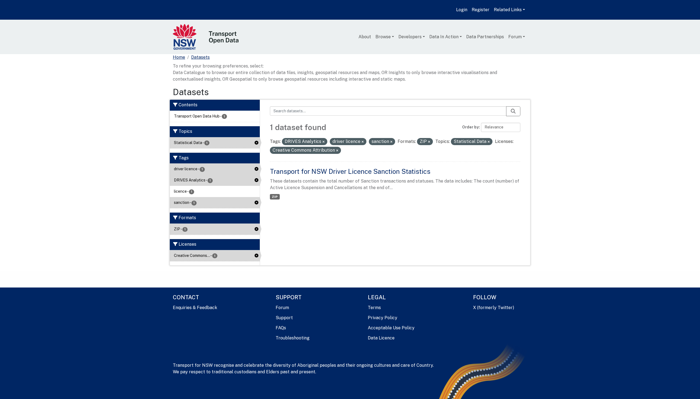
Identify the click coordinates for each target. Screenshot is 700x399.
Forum (515, 36)
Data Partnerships (485, 36)
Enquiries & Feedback (195, 307)
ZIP (275, 197)
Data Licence (381, 338)
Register (480, 9)
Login (461, 9)
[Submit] (513, 111)
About (364, 36)
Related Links (508, 9)
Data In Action (444, 36)
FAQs (281, 327)
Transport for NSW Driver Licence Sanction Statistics (350, 171)
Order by (470, 127)
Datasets (200, 57)
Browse (383, 36)
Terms (374, 307)
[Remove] (323, 141)
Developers (410, 36)
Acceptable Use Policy (391, 327)
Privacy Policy (382, 317)
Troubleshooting (293, 338)
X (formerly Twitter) (493, 307)
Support (284, 317)
